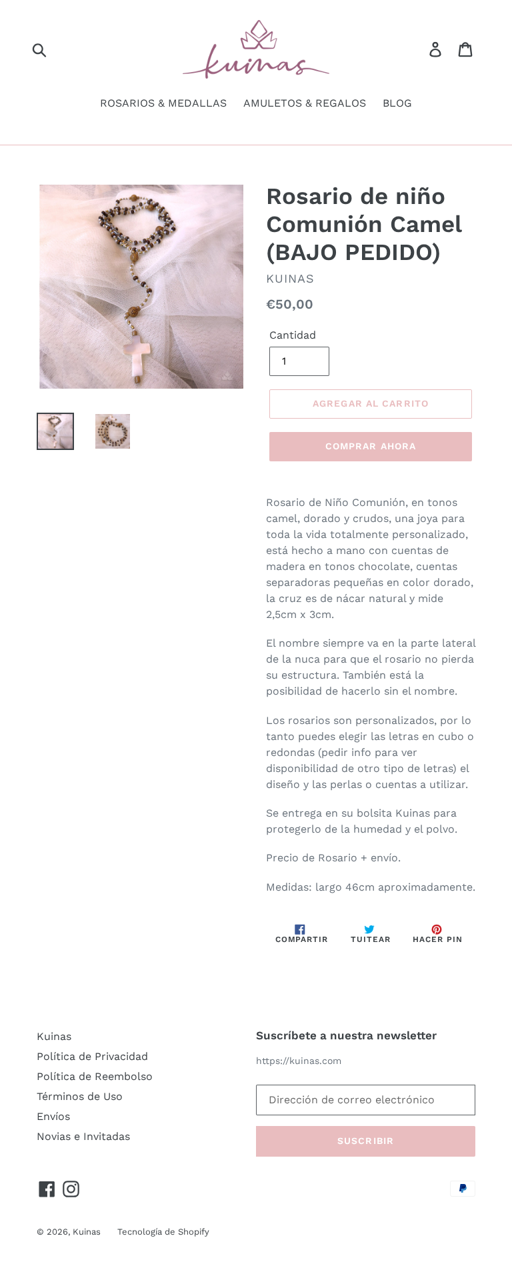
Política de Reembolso (95, 1076)
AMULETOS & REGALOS (304, 103)
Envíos (53, 1116)
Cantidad (292, 335)
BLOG (397, 103)
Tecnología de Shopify (163, 1232)
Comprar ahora (371, 446)
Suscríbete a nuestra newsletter (346, 1035)
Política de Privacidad (92, 1056)
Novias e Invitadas (83, 1136)
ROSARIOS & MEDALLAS (163, 103)
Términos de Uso (80, 1096)
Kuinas (54, 1036)
